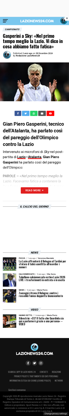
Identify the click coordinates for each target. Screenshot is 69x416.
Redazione (56, 371)
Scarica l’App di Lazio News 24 (22, 371)
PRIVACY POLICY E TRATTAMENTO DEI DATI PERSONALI (36, 376)
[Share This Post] (34, 113)
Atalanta (34, 157)
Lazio (21, 157)
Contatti (44, 371)
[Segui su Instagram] (40, 363)
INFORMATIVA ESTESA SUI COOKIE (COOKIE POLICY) (30, 380)
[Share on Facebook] (18, 113)
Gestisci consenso (17, 390)
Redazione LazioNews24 (28, 56)
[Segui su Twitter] (34, 363)
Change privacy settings (56, 413)
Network (59, 380)
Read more (33, 190)
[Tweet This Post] (26, 113)
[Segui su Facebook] (28, 363)
